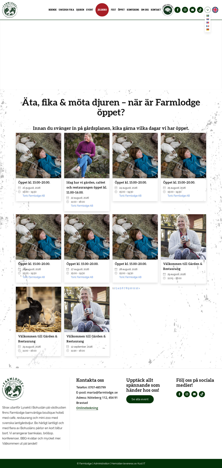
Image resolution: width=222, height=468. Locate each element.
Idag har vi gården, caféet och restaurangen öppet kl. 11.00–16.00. (86, 187)
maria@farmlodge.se (102, 392)
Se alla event (140, 399)
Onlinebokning (87, 408)
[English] (207, 23)
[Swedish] (207, 16)
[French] (207, 26)
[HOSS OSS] (168, 10)
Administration (101, 463)
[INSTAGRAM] (185, 10)
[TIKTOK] (200, 10)
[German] (207, 30)
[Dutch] (207, 19)
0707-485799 (97, 387)
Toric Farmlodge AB (34, 195)
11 (134, 288)
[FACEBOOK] (177, 10)
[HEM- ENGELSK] (215, 10)
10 (131, 288)
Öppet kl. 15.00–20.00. (34, 182)
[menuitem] (53, 10)
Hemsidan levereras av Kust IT (128, 463)
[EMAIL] (192, 10)
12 (137, 288)
